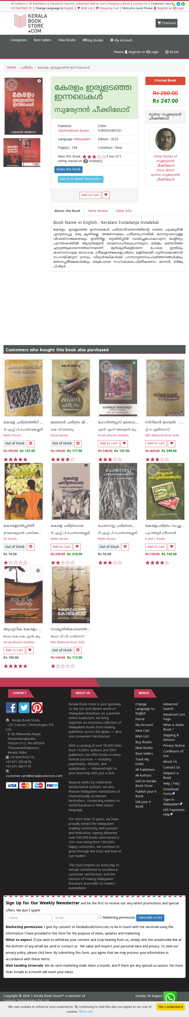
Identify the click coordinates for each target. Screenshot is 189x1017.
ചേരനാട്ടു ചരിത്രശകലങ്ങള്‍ (123, 526)
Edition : (108, 139)
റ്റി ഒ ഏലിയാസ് (157, 430)
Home (11, 68)
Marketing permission (118, 918)
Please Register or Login (136, 52)
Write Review (98, 211)
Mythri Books (12, 435)
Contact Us (140, 4)
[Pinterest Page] (38, 712)
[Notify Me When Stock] (30, 443)
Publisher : (73, 128)
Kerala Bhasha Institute (113, 435)
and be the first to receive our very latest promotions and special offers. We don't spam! (92, 907)
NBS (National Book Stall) (162, 435)
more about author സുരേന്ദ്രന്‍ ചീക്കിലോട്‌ (165, 175)
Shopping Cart (109, 8)
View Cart (142, 731)
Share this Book (68, 169)
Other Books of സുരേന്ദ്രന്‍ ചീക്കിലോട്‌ (165, 161)
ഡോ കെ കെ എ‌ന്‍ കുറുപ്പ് (24, 637)
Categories (18, 40)
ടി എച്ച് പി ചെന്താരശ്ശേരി (23, 430)
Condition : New (110, 148)
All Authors (18, 4)
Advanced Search (61, 4)
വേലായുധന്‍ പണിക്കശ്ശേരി (25, 533)
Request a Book (119, 4)
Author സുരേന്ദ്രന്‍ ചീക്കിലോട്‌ (165, 117)
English (69, 8)
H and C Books (155, 539)
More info (86, 1011)
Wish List (86, 8)
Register (162, 8)
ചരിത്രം (27, 68)
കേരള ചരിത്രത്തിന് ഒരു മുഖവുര (32, 422)
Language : (74, 139)
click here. (45, 953)
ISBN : (110, 128)
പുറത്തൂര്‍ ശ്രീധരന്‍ (160, 533)
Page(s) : (67, 148)
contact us (69, 946)
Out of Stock (14, 444)
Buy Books (94, 41)
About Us (170, 762)
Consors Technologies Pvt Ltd (26, 1001)
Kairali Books (59, 435)
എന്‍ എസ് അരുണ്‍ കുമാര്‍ (120, 430)
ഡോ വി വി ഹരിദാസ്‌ (67, 637)
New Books (67, 40)
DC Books (10, 539)
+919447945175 (21, 8)
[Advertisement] (94, 303)
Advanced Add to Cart (90, 4)
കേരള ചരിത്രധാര (67, 526)
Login (180, 8)
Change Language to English (144, 709)
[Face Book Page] (12, 712)
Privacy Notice (174, 746)
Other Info (124, 211)
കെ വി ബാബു (62, 430)
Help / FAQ (171, 784)
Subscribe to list (150, 918)
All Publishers (38, 4)
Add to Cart (90, 195)
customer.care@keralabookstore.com (34, 776)
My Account (122, 41)
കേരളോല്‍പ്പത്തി (18, 526)
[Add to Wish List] (105, 195)
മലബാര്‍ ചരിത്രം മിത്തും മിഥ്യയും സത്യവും (89, 422)
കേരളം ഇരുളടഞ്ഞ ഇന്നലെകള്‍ (93, 93)
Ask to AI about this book (80, 179)
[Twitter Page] (25, 712)
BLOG (174, 52)
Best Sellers (42, 40)
